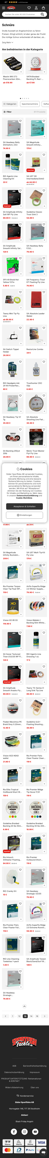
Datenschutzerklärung (28, 495)
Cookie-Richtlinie (24, 498)
